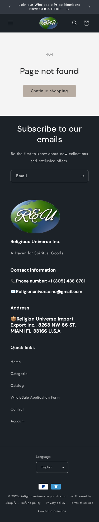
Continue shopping (49, 91)
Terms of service (81, 503)
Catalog (17, 385)
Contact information (52, 511)
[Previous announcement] (10, 7)
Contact (17, 409)
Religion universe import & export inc (48, 496)
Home (16, 361)
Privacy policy (55, 503)
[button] (10, 23)
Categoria (19, 373)
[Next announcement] (89, 7)
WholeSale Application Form (35, 397)
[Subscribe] (82, 176)
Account (17, 421)
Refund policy (31, 503)
